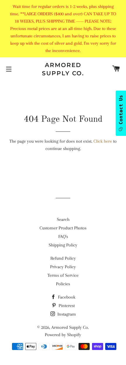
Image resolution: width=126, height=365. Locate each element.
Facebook (66, 297)
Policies (63, 283)
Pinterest (66, 305)
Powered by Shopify (63, 334)
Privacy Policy (63, 266)
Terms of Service (63, 275)
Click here (102, 141)
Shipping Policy (63, 245)
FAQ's (63, 236)
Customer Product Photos (63, 228)
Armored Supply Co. (63, 69)
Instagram (66, 314)
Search (63, 219)
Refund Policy (63, 258)
